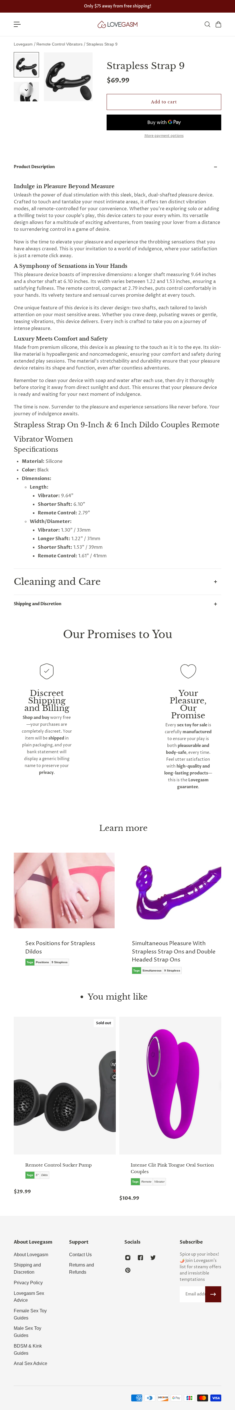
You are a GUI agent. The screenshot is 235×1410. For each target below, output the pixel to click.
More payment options (164, 136)
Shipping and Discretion (37, 604)
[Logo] (117, 24)
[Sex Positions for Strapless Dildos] (64, 913)
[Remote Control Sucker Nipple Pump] (65, 1086)
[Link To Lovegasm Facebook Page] (140, 1257)
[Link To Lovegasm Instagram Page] (128, 1257)
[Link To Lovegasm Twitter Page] (153, 1257)
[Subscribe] (213, 1294)
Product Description (34, 167)
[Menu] (17, 24)
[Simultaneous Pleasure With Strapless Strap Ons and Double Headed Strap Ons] (170, 917)
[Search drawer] (207, 24)
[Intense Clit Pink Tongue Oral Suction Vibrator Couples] (170, 1086)
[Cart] (218, 24)
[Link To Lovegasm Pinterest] (128, 1270)
